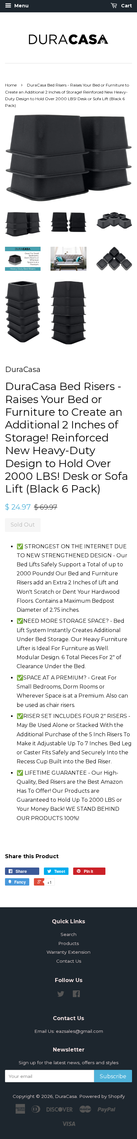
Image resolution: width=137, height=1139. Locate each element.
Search (68, 934)
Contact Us (68, 961)
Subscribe (113, 1076)
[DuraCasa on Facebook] (76, 995)
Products (68, 943)
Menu (21, 6)
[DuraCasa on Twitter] (61, 995)
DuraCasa (66, 1096)
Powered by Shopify (102, 1096)
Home (11, 84)
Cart (126, 6)
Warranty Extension (68, 952)
